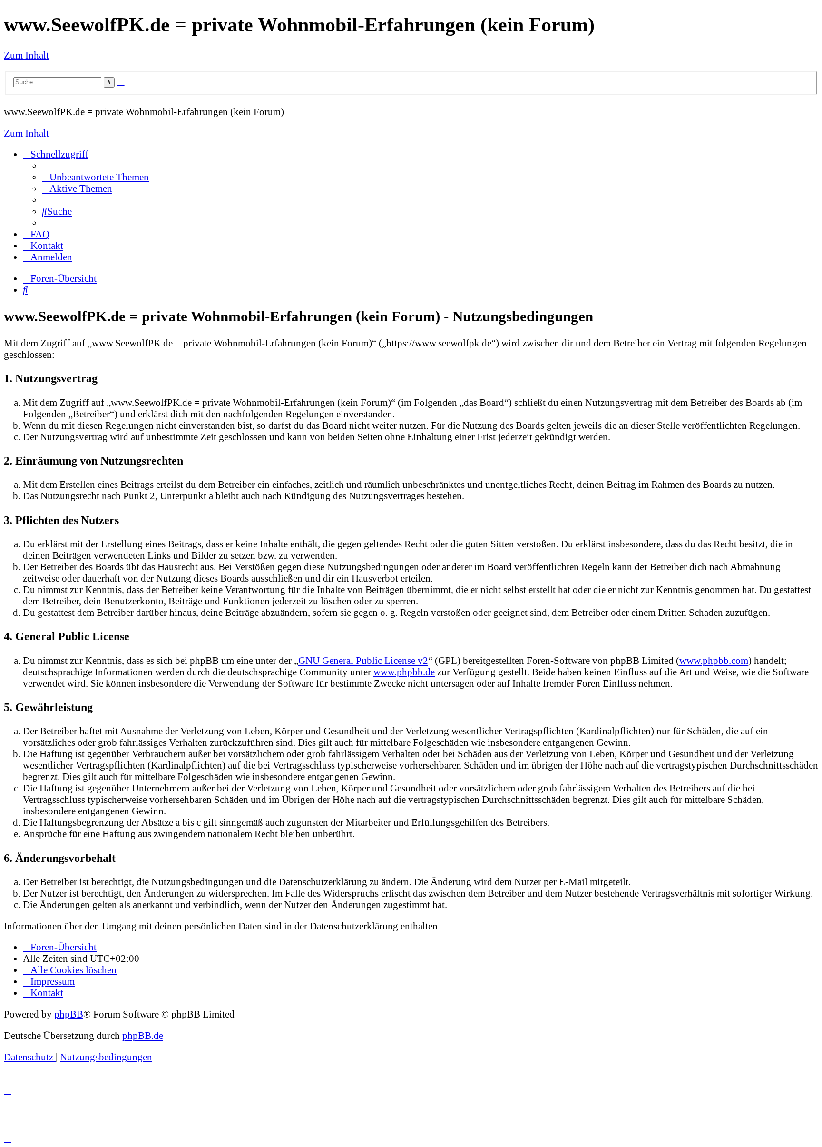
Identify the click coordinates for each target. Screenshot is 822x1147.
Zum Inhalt (26, 54)
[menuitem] (95, 176)
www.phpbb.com (713, 660)
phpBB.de (142, 1035)
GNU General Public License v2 (363, 660)
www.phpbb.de (404, 671)
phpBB (68, 1014)
